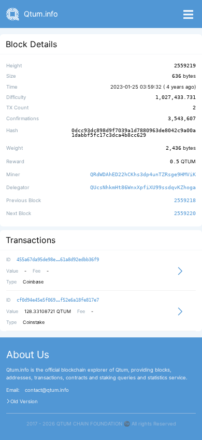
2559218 (185, 200)
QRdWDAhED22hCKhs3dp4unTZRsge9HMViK (143, 174)
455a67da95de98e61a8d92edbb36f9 (58, 259)
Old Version (24, 401)
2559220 (185, 213)
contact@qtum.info (47, 390)
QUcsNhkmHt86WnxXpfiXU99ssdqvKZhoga (143, 187)
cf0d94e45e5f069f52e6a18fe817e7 (58, 300)
